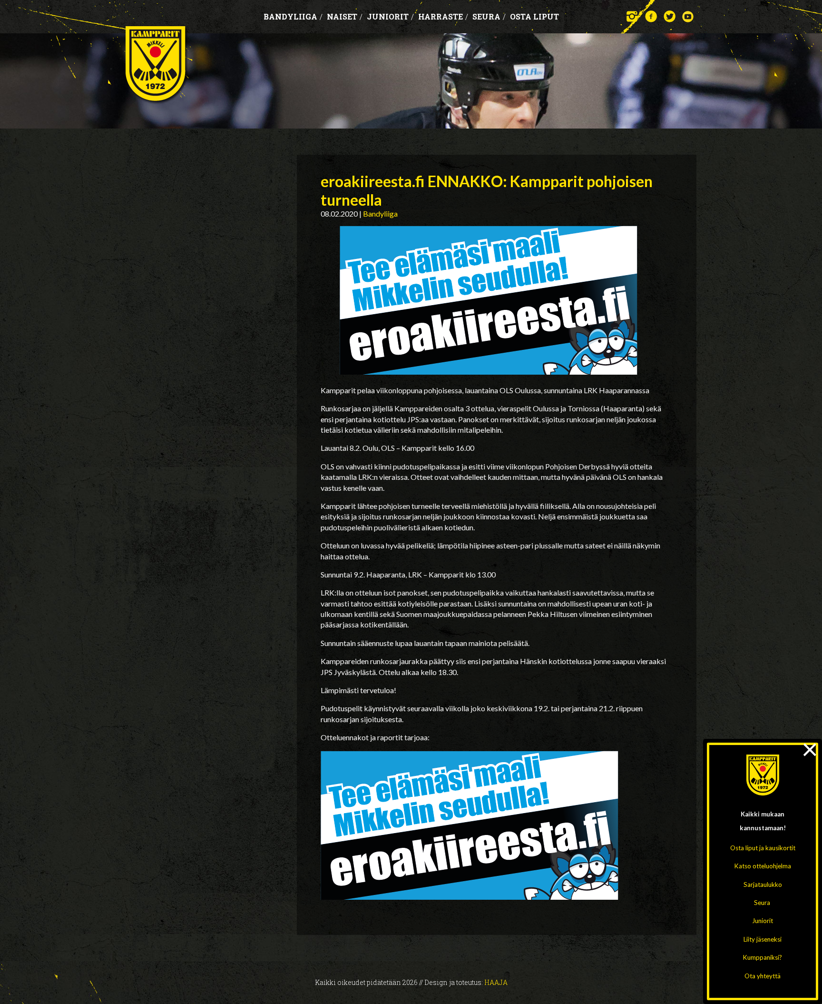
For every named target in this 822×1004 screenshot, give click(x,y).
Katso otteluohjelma (762, 866)
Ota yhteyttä (762, 976)
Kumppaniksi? (762, 957)
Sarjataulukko (763, 884)
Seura (762, 902)
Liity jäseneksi (763, 939)
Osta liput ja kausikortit (762, 848)
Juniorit (762, 920)
